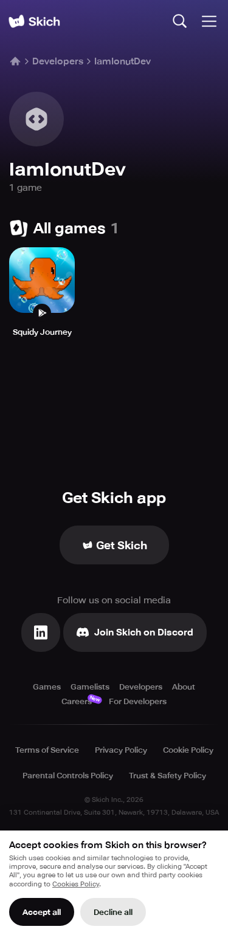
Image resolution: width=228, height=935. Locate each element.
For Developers (138, 701)
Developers (57, 61)
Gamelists (90, 686)
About (183, 686)
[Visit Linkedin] (40, 632)
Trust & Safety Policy (167, 775)
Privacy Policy (121, 750)
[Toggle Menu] (209, 21)
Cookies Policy (75, 884)
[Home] (34, 21)
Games (47, 686)
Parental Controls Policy (67, 775)
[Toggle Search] (180, 21)
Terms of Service (47, 750)
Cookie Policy (188, 750)
